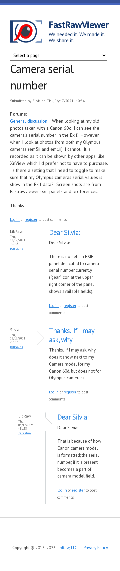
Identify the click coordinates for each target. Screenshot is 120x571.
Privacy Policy (96, 547)
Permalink (16, 248)
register (31, 219)
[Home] (29, 32)
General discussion (28, 121)
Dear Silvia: (64, 232)
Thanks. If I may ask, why (71, 335)
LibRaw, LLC (67, 547)
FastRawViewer (79, 24)
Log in (15, 219)
